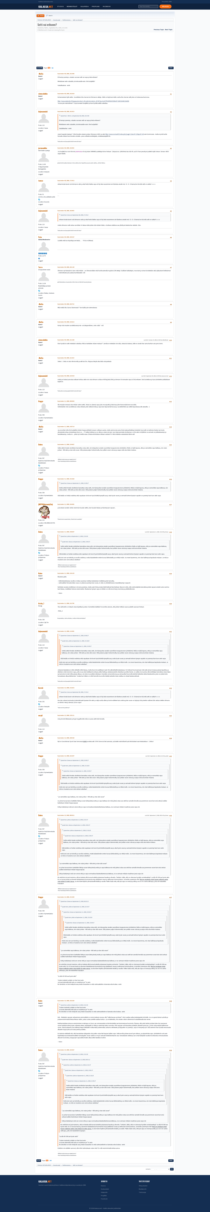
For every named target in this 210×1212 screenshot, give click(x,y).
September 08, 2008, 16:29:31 (65, 148)
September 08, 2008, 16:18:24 (65, 93)
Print (171, 68)
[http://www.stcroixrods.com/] (39, 258)
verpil (40, 715)
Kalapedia (85, 6)
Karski (40, 688)
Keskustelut (72, 6)
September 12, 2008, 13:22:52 (65, 688)
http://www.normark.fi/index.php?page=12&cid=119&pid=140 (124, 134)
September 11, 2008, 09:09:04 (65, 401)
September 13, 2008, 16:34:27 (65, 1050)
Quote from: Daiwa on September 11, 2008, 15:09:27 (75, 483)
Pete (40, 237)
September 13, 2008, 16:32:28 (65, 1001)
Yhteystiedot (143, 1186)
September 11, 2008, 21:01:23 (65, 573)
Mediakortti (142, 1189)
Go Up (38, 1160)
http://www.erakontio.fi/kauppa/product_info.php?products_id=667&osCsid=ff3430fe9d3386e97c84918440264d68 (93, 101)
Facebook (107, 6)
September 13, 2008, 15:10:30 (65, 897)
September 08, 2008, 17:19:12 (65, 180)
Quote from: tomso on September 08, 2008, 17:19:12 (74, 215)
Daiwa (40, 444)
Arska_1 (41, 603)
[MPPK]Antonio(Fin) (45, 504)
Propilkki (96, 6)
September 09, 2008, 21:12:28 (65, 340)
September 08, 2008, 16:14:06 (65, 74)
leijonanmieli (42, 111)
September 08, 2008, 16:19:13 (65, 111)
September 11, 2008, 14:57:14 (65, 426)
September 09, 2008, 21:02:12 (65, 322)
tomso (40, 180)
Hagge (40, 401)
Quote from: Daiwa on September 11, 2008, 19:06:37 (75, 636)
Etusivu (60, 6)
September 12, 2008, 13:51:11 (65, 715)
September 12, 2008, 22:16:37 (65, 756)
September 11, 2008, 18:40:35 (65, 504)
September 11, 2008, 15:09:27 (65, 444)
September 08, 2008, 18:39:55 (65, 211)
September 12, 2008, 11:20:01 (65, 631)
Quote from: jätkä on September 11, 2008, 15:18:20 (74, 536)
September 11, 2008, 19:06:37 (65, 532)
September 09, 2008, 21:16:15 (65, 358)
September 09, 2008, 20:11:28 (65, 267)
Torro (40, 267)
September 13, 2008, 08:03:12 (65, 815)
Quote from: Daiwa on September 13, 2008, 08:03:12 (75, 901)
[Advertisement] (105, 49)
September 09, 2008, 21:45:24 (65, 376)
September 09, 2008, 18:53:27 (65, 237)
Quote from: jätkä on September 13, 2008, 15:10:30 (74, 1005)
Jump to (148, 1169)
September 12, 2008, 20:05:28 (65, 738)
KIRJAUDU (165, 6)
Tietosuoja (142, 1192)
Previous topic (159, 30)
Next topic (168, 30)
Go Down (39, 68)
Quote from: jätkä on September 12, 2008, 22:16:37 (74, 820)
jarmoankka (42, 148)
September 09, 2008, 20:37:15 (65, 304)
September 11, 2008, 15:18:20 (65, 479)
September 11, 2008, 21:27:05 (65, 603)
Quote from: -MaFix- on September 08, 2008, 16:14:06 (75, 116)
